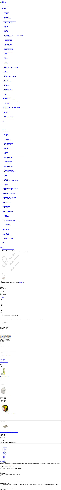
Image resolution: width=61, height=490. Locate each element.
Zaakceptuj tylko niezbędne (3, 466)
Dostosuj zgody (7, 466)
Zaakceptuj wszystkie (12, 466)
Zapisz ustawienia (4, 489)
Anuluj (1, 489)
